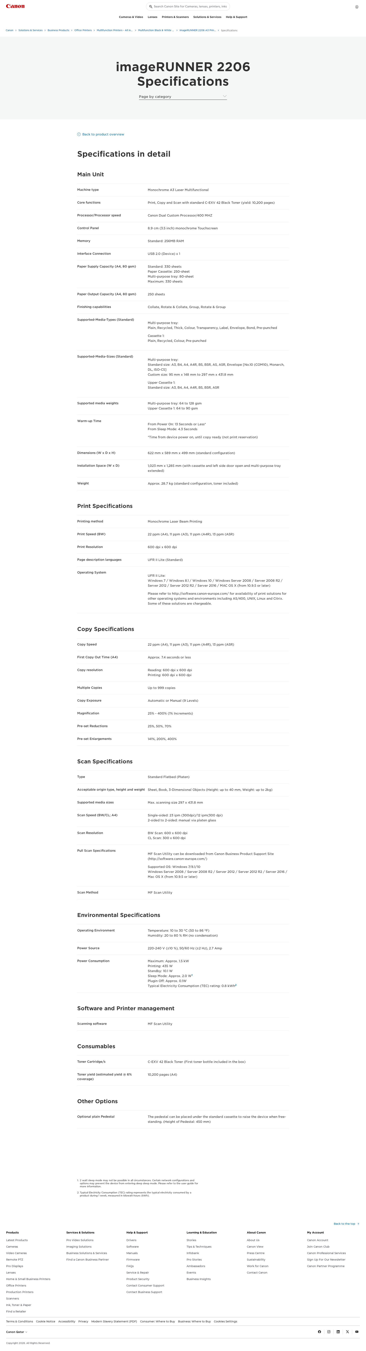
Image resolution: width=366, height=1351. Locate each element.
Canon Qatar (15, 1331)
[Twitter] (347, 1332)
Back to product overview (103, 134)
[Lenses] (158, 17)
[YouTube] (357, 1332)
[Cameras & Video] (144, 17)
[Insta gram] (329, 1332)
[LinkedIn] (338, 1332)
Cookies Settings (225, 1321)
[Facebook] (319, 1332)
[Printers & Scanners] (190, 17)
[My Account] (357, 7)
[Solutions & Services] (222, 17)
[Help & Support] (248, 17)
